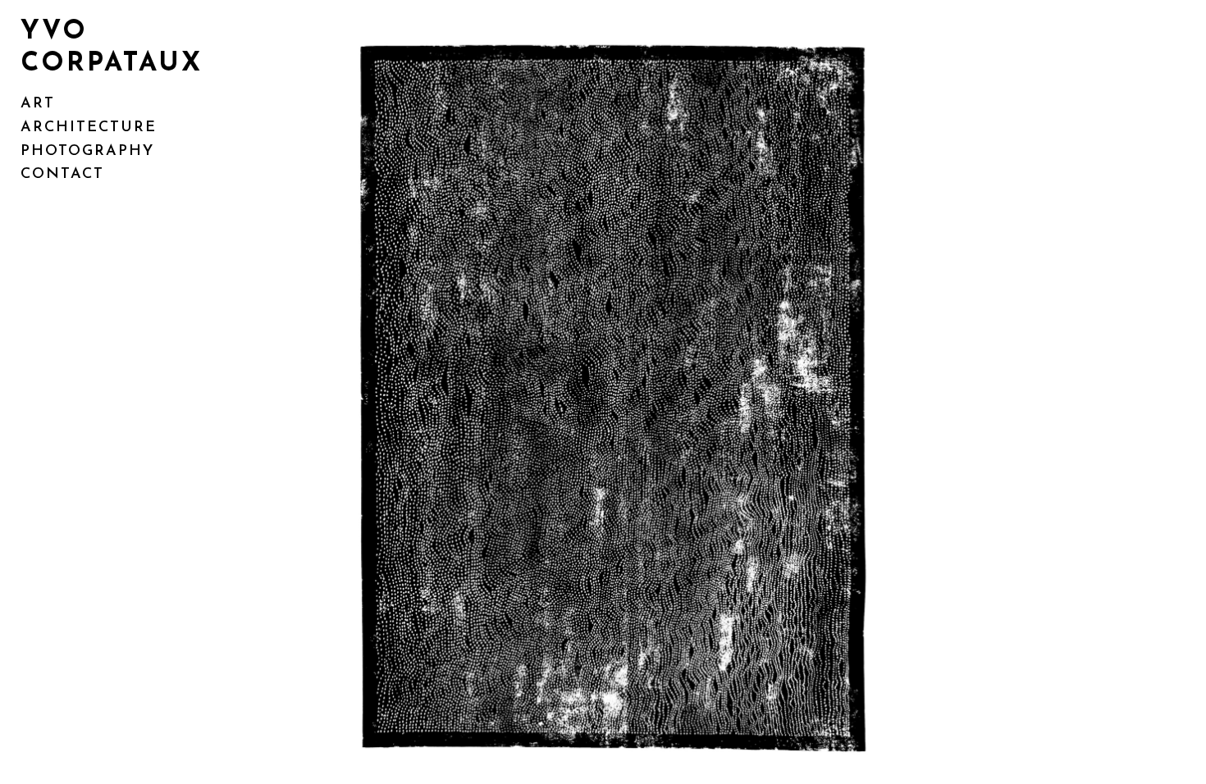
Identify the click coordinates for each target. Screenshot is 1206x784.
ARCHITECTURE (89, 128)
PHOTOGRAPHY (87, 151)
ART (38, 104)
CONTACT (62, 174)
